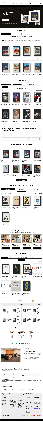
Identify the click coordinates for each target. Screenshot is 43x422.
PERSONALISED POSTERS (20, 407)
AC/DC (26, 88)
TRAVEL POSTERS (20, 405)
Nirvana (17, 88)
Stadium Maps (24, 36)
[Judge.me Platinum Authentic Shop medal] (18, 300)
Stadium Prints (19, 36)
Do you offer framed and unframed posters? (8, 384)
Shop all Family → (40, 261)
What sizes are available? (5, 379)
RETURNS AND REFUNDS (4, 400)
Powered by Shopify (39, 414)
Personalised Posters (28, 389)
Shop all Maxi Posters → (39, 90)
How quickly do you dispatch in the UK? (7, 386)
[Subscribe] (40, 401)
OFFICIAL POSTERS (21, 402)
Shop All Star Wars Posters (21, 180)
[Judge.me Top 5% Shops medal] (30, 300)
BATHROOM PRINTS (13, 401)
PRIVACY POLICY (4, 403)
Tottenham (25, 40)
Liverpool (9, 40)
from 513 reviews (21, 329)
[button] (41, 3)
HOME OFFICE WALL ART (13, 407)
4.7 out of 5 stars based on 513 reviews (23, 343)
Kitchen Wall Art (22, 389)
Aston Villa (39, 40)
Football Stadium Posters (7, 389)
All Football (13, 36)
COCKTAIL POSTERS (21, 404)
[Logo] (5, 3)
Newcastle (29, 40)
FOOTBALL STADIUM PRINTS (21, 400)
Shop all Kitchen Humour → (38, 193)
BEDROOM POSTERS (13, 404)
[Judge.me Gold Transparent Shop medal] (24, 300)
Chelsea (22, 40)
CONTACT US (4, 402)
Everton (32, 40)
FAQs (3, 404)
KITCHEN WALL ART (13, 400)
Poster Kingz (35, 414)
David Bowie (21, 88)
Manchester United (18, 40)
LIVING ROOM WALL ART (13, 403)
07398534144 (30, 406)
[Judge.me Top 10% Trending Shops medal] (33, 300)
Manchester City (12, 40)
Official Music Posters (14, 389)
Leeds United (35, 40)
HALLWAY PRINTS (12, 405)
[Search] (30, 3)
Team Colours (30, 36)
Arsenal (5, 40)
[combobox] (33, 3)
